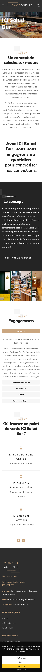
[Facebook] (18, 540)
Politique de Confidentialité (14, 582)
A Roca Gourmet (9, 623)
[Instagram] (23, 540)
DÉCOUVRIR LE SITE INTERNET (19, 258)
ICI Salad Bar (8, 628)
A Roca (5, 618)
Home (28, 23)
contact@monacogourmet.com (21, 599)
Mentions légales (9, 576)
